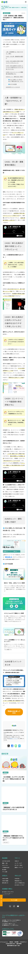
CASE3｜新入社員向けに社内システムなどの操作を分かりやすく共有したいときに (14, 67)
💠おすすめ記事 (12, 84)
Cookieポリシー (23, 941)
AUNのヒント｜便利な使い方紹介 (14, 77)
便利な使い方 (6, 6)
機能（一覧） (5, 863)
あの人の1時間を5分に (20, 883)
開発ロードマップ (14, 738)
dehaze (26, 2)
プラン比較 (4, 871)
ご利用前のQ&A (5, 867)
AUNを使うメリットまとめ (13, 87)
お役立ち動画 (5, 880)
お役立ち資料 (5, 878)
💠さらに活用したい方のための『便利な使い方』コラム (15, 80)
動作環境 (16, 941)
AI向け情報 (14, 948)
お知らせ (17, 861)
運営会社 (11, 941)
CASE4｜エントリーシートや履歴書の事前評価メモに (14, 73)
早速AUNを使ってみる (14, 712)
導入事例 (4, 869)
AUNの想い (17, 878)
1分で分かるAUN (6, 861)
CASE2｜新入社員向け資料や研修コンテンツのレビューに (14, 62)
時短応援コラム (18, 880)
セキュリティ (5, 865)
